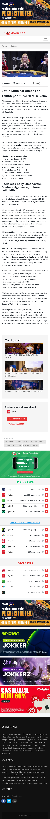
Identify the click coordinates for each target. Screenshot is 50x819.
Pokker (5, 46)
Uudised (14, 46)
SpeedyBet (11, 511)
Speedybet (11, 546)
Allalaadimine (18, 419)
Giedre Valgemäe (30, 445)
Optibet (10, 541)
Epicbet (10, 506)
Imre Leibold (10, 442)
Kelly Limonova (25, 442)
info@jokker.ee (16, 796)
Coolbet (10, 535)
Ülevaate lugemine (16, 424)
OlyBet (13, 411)
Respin (9, 489)
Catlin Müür (39, 442)
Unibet (9, 500)
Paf (8, 592)
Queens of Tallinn (13, 445)
